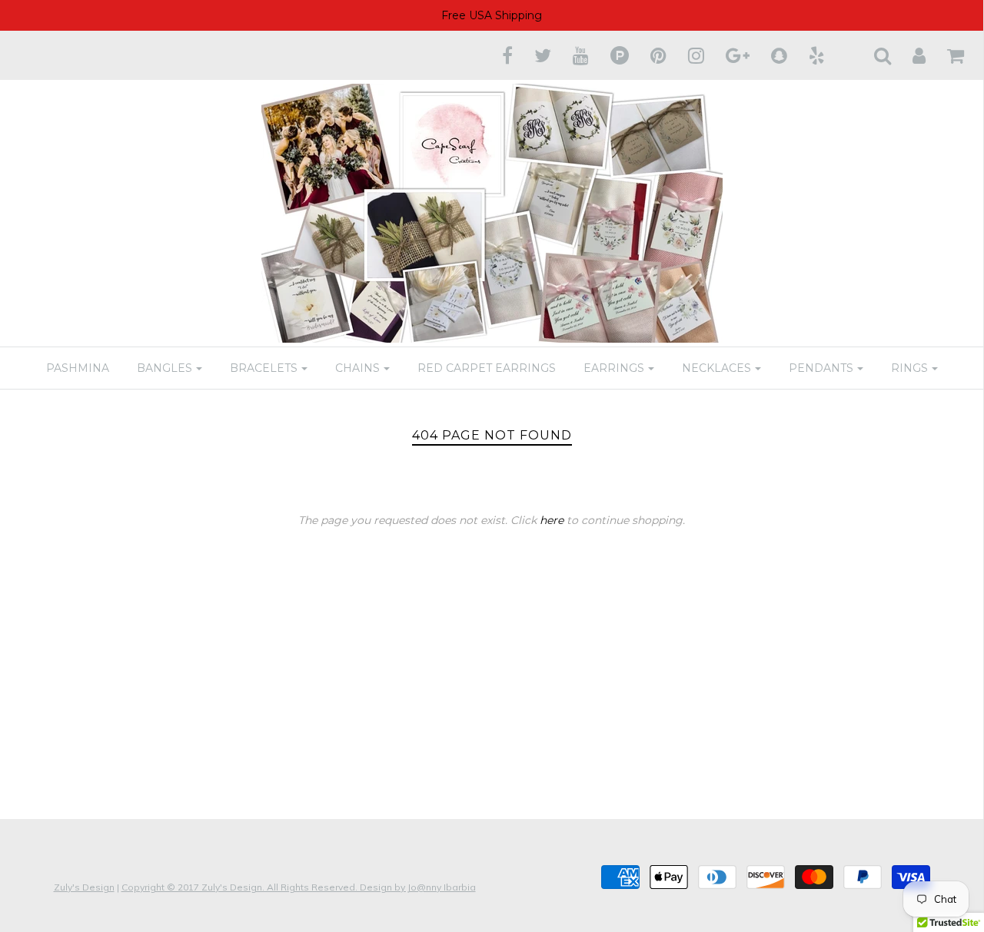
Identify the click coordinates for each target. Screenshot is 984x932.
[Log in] (909, 55)
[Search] (873, 55)
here (551, 520)
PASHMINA (77, 368)
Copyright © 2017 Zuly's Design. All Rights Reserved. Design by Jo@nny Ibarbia (298, 887)
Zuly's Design (84, 887)
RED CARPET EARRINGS (486, 368)
